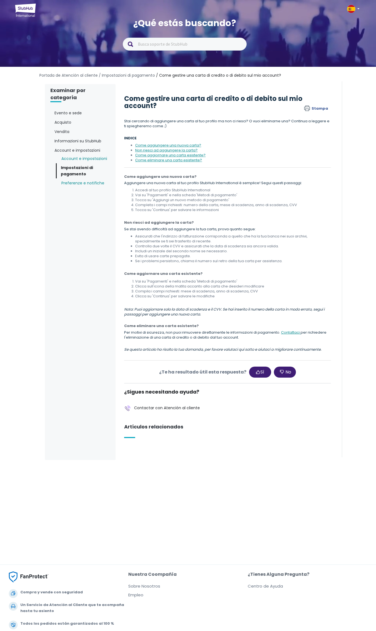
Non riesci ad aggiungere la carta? (166, 150)
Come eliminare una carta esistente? (168, 160)
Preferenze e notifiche (82, 183)
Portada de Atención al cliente (69, 75)
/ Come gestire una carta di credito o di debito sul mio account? (218, 75)
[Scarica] (177, 249)
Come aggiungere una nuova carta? (168, 145)
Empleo (135, 595)
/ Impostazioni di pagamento (127, 75)
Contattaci (291, 332)
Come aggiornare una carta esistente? (170, 155)
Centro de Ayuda (265, 586)
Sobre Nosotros (144, 586)
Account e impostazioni (84, 158)
